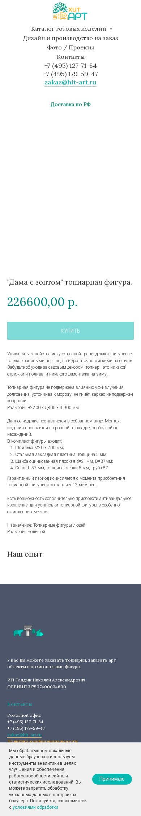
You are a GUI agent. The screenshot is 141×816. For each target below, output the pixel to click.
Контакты (71, 56)
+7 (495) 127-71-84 (70, 65)
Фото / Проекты (70, 47)
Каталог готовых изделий (69, 28)
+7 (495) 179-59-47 (70, 74)
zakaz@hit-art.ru (70, 82)
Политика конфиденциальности (42, 741)
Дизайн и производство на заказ (70, 37)
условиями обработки (35, 807)
